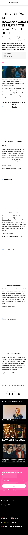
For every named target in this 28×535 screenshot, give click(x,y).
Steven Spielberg (8, 226)
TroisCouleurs (10, 56)
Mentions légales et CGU (5, 505)
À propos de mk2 (4, 511)
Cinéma (4, 10)
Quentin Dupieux (19, 226)
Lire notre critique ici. (6, 165)
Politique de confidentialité (6, 507)
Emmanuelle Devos (15, 299)
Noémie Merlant (20, 237)
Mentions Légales (6, 531)
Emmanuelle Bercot (7, 220)
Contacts (2, 509)
